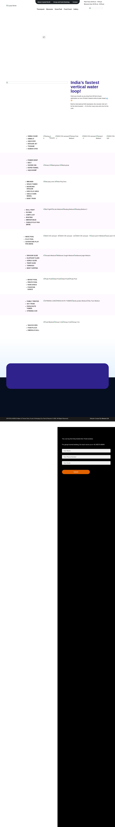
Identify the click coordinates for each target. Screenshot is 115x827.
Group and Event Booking (61, 2)
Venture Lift (105, 418)
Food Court (68, 9)
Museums (49, 9)
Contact (75, 2)
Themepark (40, 9)
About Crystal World (44, 2)
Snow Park (58, 9)
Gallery (75, 9)
